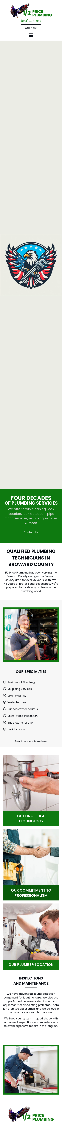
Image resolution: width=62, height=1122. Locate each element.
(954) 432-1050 (31, 21)
